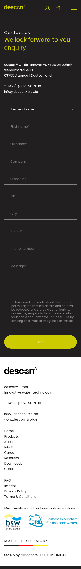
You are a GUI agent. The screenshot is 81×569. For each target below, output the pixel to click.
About (9, 441)
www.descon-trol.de (20, 419)
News (8, 447)
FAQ (7, 480)
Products (11, 436)
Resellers (11, 458)
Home (9, 431)
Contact (11, 468)
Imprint (10, 485)
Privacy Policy (15, 491)
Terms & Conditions (20, 496)
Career (10, 452)
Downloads (13, 463)
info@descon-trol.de (21, 91)
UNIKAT (60, 555)
